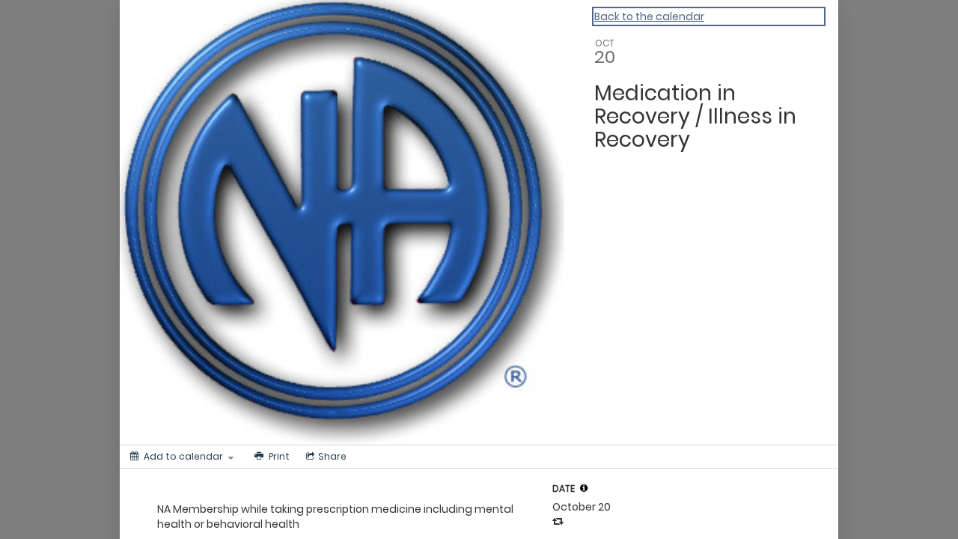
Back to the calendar (649, 16)
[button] (584, 488)
